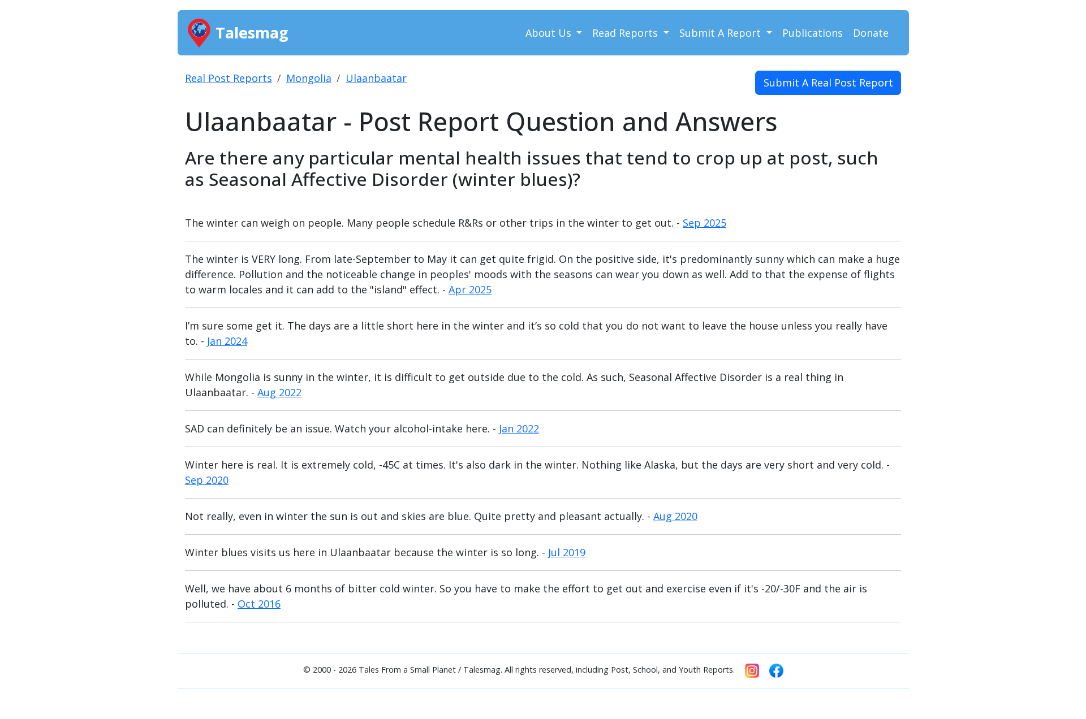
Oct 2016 (259, 603)
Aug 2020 (675, 516)
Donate (871, 33)
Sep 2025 (704, 222)
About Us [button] (549, 33)
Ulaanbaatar (376, 78)
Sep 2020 (207, 480)
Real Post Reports (228, 78)
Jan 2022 (519, 428)
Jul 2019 (566, 552)
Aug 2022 (279, 392)
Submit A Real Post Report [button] (828, 82)
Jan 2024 (227, 341)
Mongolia (308, 78)
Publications (812, 33)
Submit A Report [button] (721, 33)
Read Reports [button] (626, 33)
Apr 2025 (470, 289)
